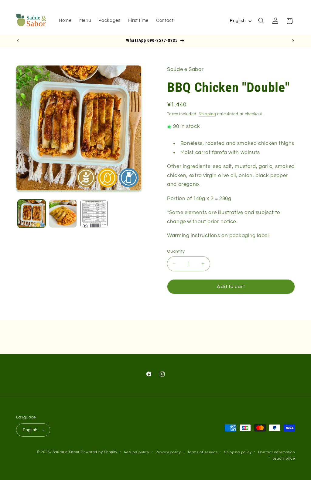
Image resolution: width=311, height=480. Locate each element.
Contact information (276, 452)
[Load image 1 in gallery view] (32, 213)
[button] (261, 21)
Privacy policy (168, 452)
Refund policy (136, 452)
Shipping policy (238, 452)
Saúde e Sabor (66, 452)
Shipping (207, 114)
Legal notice (283, 458)
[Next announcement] (293, 41)
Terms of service (202, 452)
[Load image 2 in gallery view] (63, 213)
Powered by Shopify (99, 452)
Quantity (176, 251)
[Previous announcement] (18, 41)
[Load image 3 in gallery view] (94, 213)
